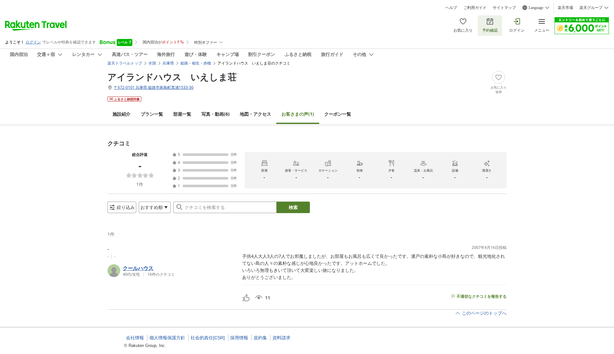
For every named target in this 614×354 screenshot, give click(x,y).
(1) (297, 114)
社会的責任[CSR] (208, 337)
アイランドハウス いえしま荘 (172, 77)
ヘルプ (451, 7)
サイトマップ (504, 7)
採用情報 (239, 337)
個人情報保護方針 (167, 337)
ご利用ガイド (474, 7)
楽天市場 (565, 7)
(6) (215, 114)
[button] (172, 270)
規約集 (260, 337)
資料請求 (281, 337)
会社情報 (135, 337)
